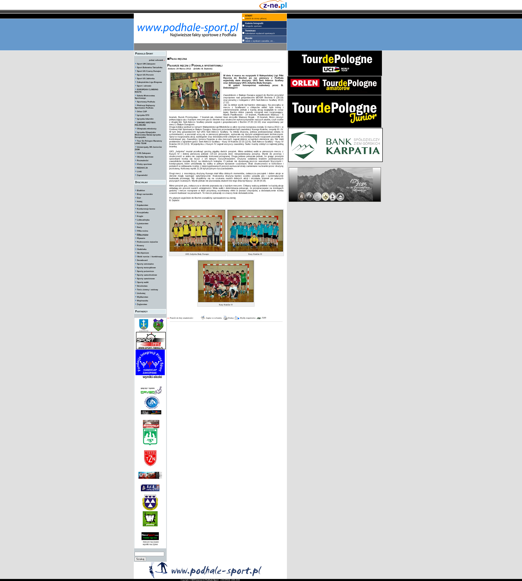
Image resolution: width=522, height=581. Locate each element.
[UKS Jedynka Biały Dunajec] (197, 250)
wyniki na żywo (150, 544)
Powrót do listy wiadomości (181, 318)
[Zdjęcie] (195, 109)
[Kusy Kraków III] (255, 250)
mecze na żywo (150, 542)
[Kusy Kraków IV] (226, 301)
